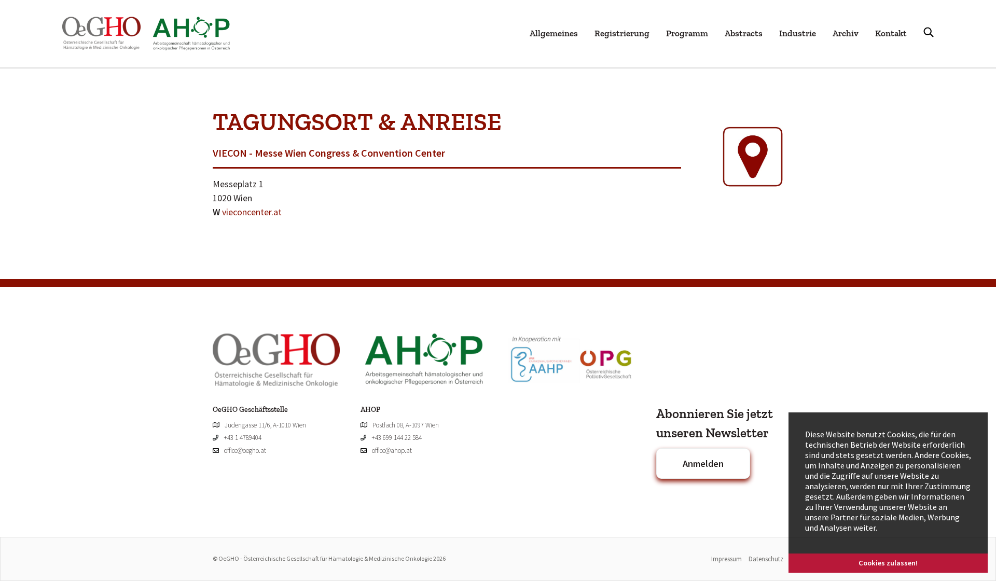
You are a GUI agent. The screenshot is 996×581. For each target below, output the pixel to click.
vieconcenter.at (252, 212)
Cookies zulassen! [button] (888, 563)
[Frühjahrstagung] (152, 33)
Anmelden (703, 463)
